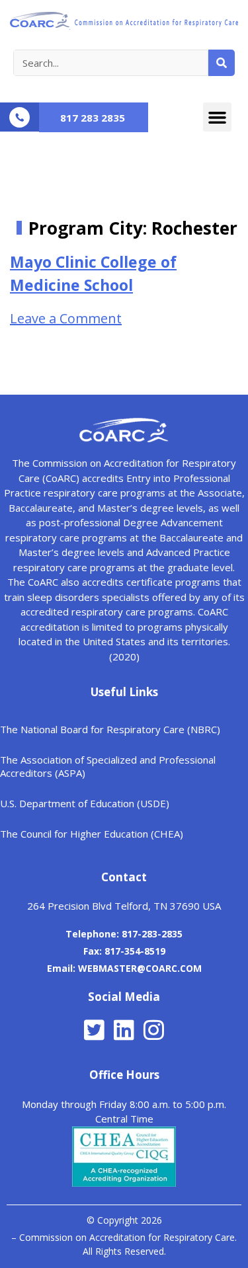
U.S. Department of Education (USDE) (84, 803)
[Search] (221, 63)
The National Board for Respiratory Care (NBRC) (110, 729)
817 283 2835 (92, 117)
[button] (217, 117)
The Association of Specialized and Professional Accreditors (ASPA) (108, 766)
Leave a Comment (66, 318)
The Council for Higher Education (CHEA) (91, 833)
